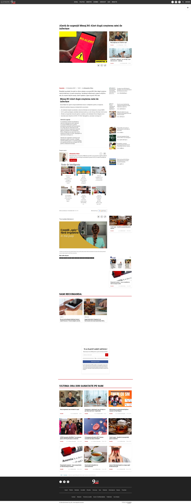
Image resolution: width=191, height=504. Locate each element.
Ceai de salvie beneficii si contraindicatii (91, 465)
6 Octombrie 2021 (71, 88)
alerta (70, 258)
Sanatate (112, 63)
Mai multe (73, 160)
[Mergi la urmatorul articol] (187, 7)
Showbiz (95, 2)
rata (73, 258)
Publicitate (109, 496)
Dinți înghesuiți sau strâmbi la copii (118, 42)
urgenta (61, 258)
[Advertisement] (120, 99)
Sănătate (89, 2)
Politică (82, 2)
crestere (77, 258)
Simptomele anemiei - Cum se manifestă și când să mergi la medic (70, 465)
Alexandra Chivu (88, 88)
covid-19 (87, 258)
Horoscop (103, 2)
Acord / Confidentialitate (99, 496)
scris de (123, 63)
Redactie (114, 2)
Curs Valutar (116, 496)
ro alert (92, 258)
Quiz (109, 2)
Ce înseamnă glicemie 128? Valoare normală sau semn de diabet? (94, 438)
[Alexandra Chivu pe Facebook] (101, 153)
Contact (73, 496)
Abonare (187, 2)
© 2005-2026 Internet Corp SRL (66, 502)
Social (76, 2)
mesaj (66, 258)
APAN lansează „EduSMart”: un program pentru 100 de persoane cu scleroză (70, 438)
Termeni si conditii (87, 496)
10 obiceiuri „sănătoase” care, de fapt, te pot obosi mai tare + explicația (95, 410)
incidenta (82, 258)
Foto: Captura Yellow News (65, 61)
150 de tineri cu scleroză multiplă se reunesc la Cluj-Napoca (118, 410)
